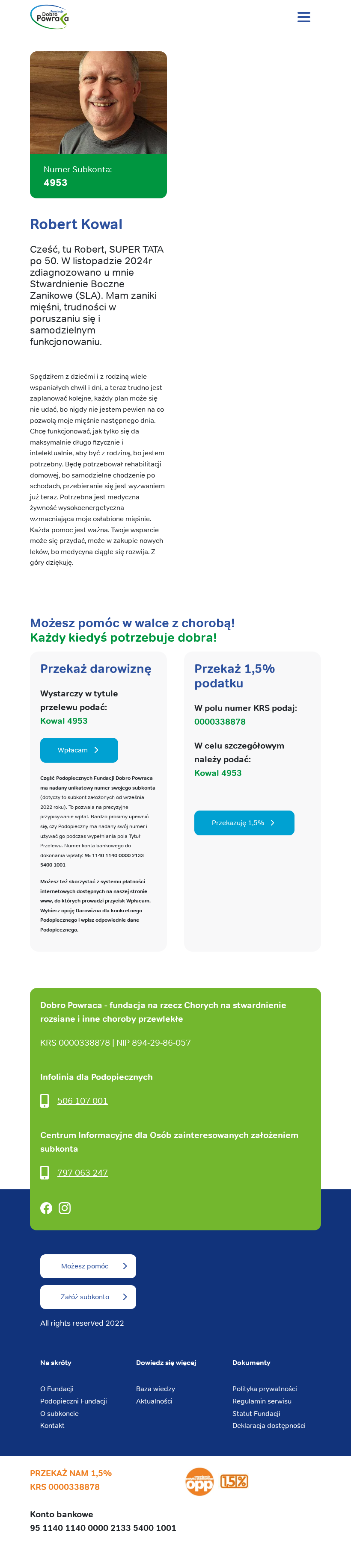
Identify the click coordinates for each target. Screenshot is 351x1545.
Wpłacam (73, 750)
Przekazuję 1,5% (238, 822)
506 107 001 (82, 1100)
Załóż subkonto (85, 1296)
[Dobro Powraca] (175, 17)
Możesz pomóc (84, 1266)
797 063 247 (82, 1172)
